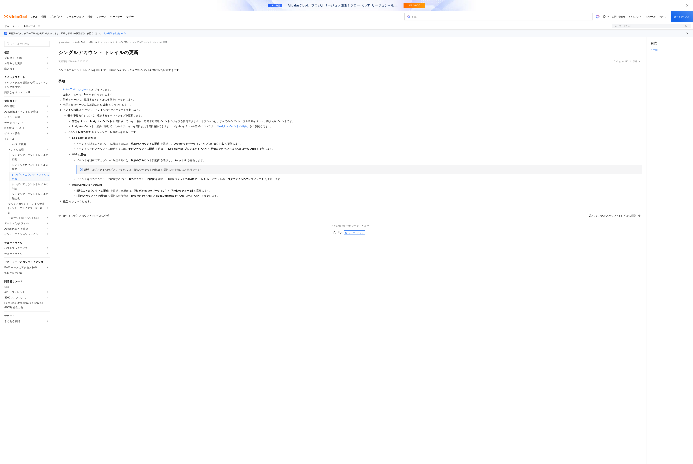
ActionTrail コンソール (76, 89)
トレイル (107, 42)
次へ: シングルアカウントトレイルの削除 (612, 215)
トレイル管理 (122, 42)
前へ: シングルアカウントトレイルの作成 (85, 215)
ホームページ (64, 42)
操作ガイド (94, 42)
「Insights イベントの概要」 (232, 126)
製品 (635, 61)
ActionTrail (29, 26)
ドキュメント (11, 26)
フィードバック (356, 232)
